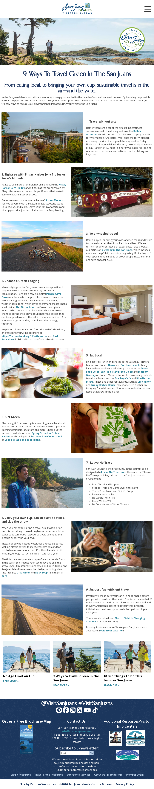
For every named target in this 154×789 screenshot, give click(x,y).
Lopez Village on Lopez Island (22, 439)
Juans (129, 250)
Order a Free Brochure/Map (26, 721)
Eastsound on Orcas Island (46, 436)
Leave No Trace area (113, 472)
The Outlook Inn (25, 307)
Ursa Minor (144, 381)
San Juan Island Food (113, 371)
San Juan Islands (130, 365)
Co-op (129, 371)
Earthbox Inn (40, 336)
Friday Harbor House (103, 385)
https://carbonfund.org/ (16, 336)
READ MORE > (11, 681)
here (4, 576)
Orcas (111, 365)
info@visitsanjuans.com (77, 731)
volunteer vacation (111, 630)
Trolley (20, 188)
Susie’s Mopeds (54, 200)
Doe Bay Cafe (123, 378)
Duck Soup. (41, 572)
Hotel (11, 339)
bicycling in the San (114, 250)
